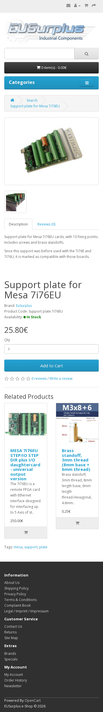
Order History (15, 680)
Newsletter (13, 686)
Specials (10, 659)
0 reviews (39, 378)
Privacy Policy (15, 594)
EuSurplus (24, 305)
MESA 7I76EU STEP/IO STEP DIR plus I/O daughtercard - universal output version (25, 464)
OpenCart (33, 700)
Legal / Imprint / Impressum (26, 611)
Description (18, 224)
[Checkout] (94, 5)
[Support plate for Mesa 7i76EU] (51, 151)
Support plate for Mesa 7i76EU (35, 106)
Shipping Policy (16, 588)
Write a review (60, 378)
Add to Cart (51, 365)
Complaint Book (17, 605)
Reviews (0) (46, 224)
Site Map (11, 637)
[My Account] (77, 5)
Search (32, 100)
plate (43, 547)
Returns (10, 632)
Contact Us (13, 626)
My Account (13, 674)
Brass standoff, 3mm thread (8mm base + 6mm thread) (76, 460)
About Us (11, 582)
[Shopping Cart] (86, 5)
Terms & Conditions (20, 599)
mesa (18, 547)
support (30, 547)
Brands (10, 653)
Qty (7, 339)
